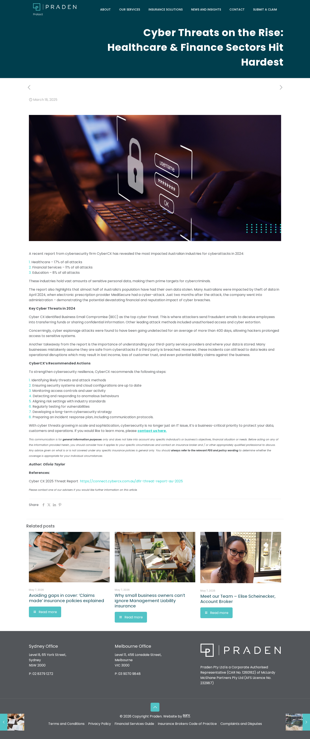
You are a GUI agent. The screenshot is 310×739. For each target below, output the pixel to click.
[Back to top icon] (155, 707)
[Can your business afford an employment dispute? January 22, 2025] (12, 722)
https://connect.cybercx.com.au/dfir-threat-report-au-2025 (131, 481)
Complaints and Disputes (241, 723)
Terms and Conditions (66, 723)
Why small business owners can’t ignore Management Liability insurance (150, 600)
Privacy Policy (99, 723)
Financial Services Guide (134, 723)
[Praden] (54, 9)
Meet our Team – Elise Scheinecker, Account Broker (237, 598)
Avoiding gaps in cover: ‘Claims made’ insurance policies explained (67, 598)
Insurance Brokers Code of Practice (187, 723)
